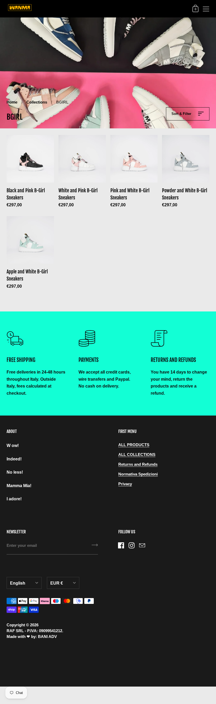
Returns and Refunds (138, 464)
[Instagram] (131, 545)
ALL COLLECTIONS (136, 455)
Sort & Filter (181, 114)
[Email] (142, 545)
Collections (36, 102)
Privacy (125, 484)
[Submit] (95, 546)
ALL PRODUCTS (133, 445)
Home (12, 102)
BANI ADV (47, 637)
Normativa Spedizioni (138, 474)
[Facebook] (121, 545)
